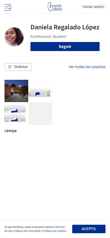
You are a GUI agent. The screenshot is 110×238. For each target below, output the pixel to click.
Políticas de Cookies (54, 231)
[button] (18, 67)
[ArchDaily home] (55, 6)
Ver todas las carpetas (87, 67)
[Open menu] (7, 7)
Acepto (89, 229)
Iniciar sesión (93, 7)
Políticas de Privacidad (27, 231)
